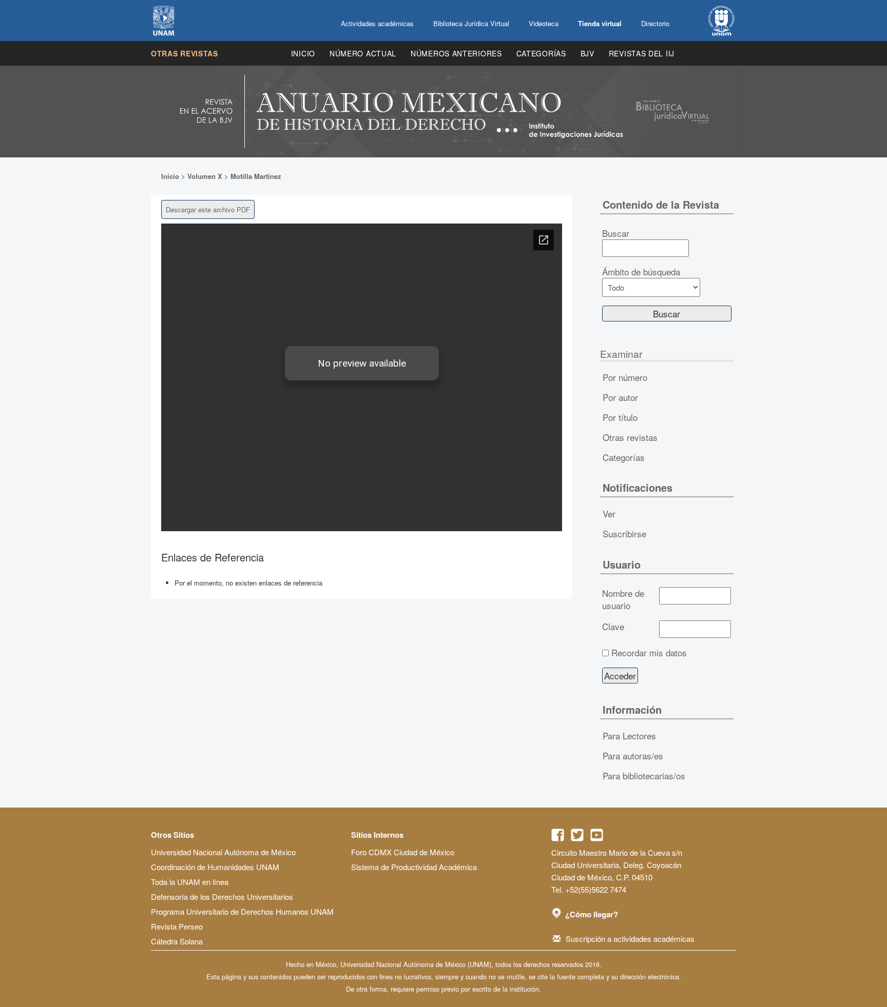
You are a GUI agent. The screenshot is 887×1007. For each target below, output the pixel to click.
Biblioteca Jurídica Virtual (471, 23)
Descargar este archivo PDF (208, 209)
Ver (609, 513)
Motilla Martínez (255, 176)
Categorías (541, 53)
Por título (620, 417)
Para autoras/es (633, 755)
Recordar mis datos (649, 653)
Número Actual (363, 53)
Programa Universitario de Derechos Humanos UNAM (242, 911)
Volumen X (204, 176)
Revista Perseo (177, 926)
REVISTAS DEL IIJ (641, 53)
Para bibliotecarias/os (644, 775)
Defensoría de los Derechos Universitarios (222, 896)
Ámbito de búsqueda (641, 272)
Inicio (303, 53)
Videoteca (543, 23)
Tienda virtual (600, 23)
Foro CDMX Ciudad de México (402, 852)
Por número (625, 377)
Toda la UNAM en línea (189, 881)
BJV (587, 53)
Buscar (615, 233)
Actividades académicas (377, 23)
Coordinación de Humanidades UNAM (215, 866)
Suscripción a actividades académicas (630, 938)
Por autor (620, 397)
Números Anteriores (456, 53)
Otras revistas (184, 53)
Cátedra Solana (177, 941)
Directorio (655, 23)
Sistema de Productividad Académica (414, 866)
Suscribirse (624, 533)
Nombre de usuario (623, 599)
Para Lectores (629, 735)
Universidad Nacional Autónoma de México (223, 852)
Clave (613, 626)
